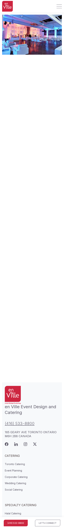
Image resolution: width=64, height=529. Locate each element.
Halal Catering (13, 513)
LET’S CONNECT (48, 523)
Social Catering (14, 489)
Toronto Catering (15, 464)
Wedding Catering (15, 483)
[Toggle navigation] (58, 6)
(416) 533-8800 (19, 423)
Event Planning (13, 470)
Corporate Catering (16, 476)
